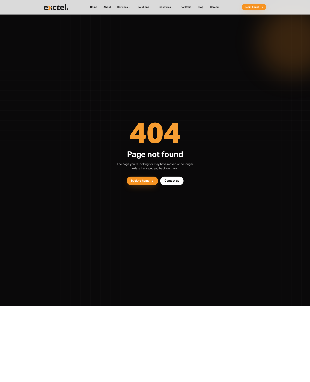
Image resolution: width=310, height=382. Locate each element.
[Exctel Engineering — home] (56, 7)
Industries (165, 7)
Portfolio (186, 7)
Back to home (140, 180)
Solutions (143, 7)
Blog (200, 7)
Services (122, 7)
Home (93, 7)
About (107, 7)
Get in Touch (252, 7)
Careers (215, 7)
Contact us (172, 180)
